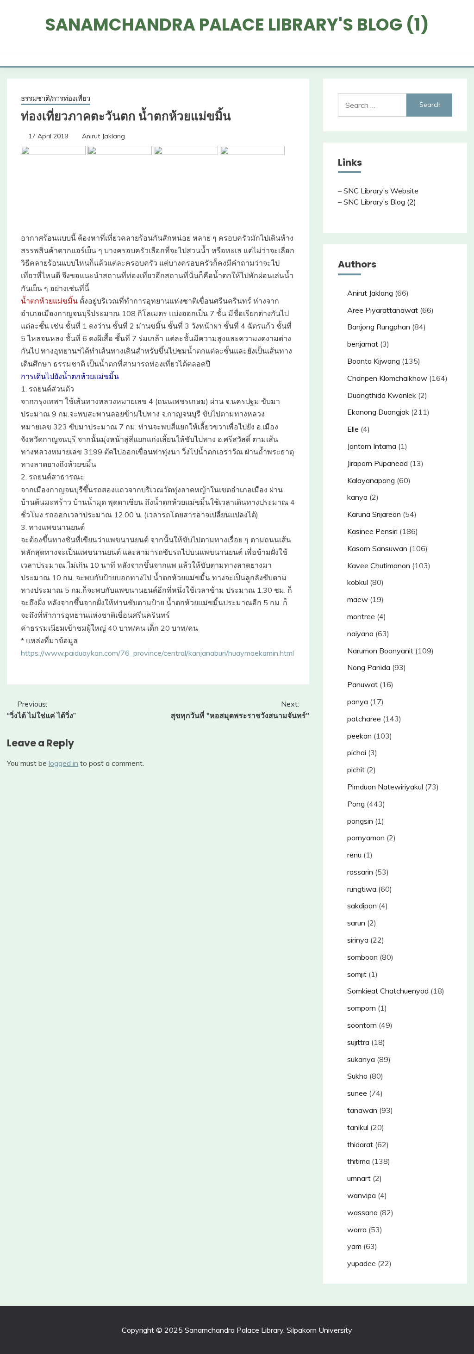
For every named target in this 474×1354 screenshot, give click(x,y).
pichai (356, 752)
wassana (362, 1212)
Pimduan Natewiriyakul (385, 786)
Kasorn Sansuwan (377, 548)
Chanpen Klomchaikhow (387, 378)
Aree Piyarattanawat (382, 310)
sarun (356, 922)
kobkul (357, 582)
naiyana (360, 633)
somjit (357, 974)
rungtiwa (361, 889)
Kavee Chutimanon (378, 565)
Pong (356, 803)
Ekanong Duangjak (378, 411)
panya (357, 701)
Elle (353, 429)
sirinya (357, 939)
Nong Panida (368, 667)
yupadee (361, 1263)
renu (354, 854)
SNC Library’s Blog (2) (379, 201)
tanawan (362, 1110)
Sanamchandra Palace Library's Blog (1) (237, 24)
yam (354, 1246)
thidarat (360, 1144)
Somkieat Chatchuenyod (388, 990)
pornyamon (366, 837)
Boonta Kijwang (373, 361)
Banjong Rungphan (378, 326)
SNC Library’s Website (380, 190)
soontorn (362, 1025)
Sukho (357, 1076)
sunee (357, 1093)
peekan (359, 735)
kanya (357, 497)
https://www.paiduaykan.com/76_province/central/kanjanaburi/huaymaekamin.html (157, 653)
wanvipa (361, 1195)
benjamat (362, 343)
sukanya (361, 1059)
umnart (359, 1178)
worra (357, 1229)
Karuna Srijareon (374, 514)
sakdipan (362, 905)
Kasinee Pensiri (372, 531)
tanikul (357, 1127)
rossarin (360, 871)
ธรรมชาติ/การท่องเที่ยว (55, 98)
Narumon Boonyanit (380, 650)
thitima (358, 1161)
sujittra (358, 1042)
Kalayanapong (371, 480)
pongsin (360, 821)
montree (361, 616)
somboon (362, 957)
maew (357, 599)
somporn (361, 1007)
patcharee (364, 718)
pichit (356, 769)
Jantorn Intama (371, 446)
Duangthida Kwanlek (381, 395)
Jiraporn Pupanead (377, 463)
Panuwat (362, 684)
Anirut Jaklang (103, 136)
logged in (63, 763)
